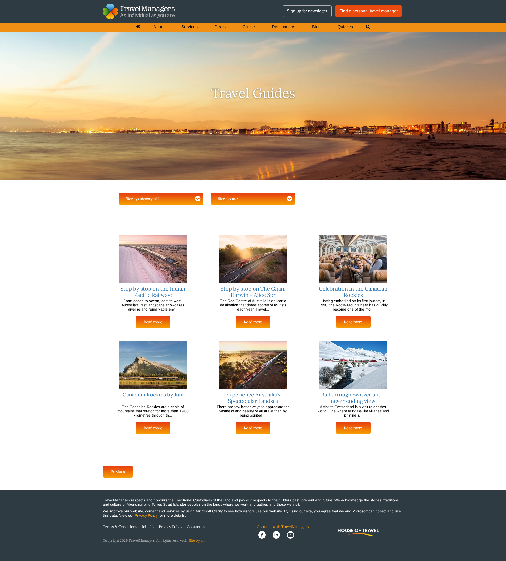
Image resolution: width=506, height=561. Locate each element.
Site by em (197, 540)
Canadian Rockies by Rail (153, 394)
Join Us (148, 526)
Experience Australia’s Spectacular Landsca (253, 397)
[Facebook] (264, 534)
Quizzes (345, 27)
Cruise (248, 27)
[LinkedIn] (278, 534)
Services (189, 27)
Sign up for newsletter (307, 11)
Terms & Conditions (120, 526)
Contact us (196, 526)
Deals (220, 27)
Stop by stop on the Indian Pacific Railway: (152, 291)
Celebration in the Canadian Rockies (353, 291)
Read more (153, 322)
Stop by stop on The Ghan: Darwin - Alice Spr (253, 291)
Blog (316, 27)
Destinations (283, 27)
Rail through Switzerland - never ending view (353, 397)
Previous (118, 471)
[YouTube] (292, 534)
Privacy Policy (146, 515)
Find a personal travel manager (368, 11)
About (158, 27)
